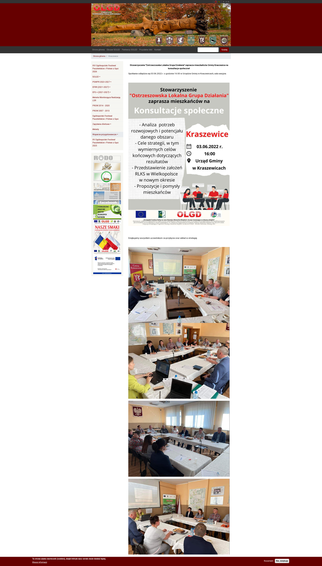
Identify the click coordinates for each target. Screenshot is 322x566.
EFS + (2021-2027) (100, 92)
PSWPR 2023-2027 (101, 82)
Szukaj (224, 49)
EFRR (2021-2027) (100, 87)
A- (223, 2)
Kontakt (157, 49)
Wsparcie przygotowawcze (104, 134)
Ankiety (95, 129)
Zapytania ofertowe (101, 124)
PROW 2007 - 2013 (101, 111)
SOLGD (95, 77)
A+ (228, 2)
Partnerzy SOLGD (129, 49)
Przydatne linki (145, 49)
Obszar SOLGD (113, 49)
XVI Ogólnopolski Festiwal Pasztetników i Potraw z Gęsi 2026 (105, 68)
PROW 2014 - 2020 (101, 105)
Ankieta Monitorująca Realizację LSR (106, 99)
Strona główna (98, 49)
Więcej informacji (39, 562)
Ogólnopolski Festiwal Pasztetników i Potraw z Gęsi (105, 117)
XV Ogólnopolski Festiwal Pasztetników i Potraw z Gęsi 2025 (105, 142)
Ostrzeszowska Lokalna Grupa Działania (107, 9)
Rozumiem (268, 561)
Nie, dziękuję (282, 561)
